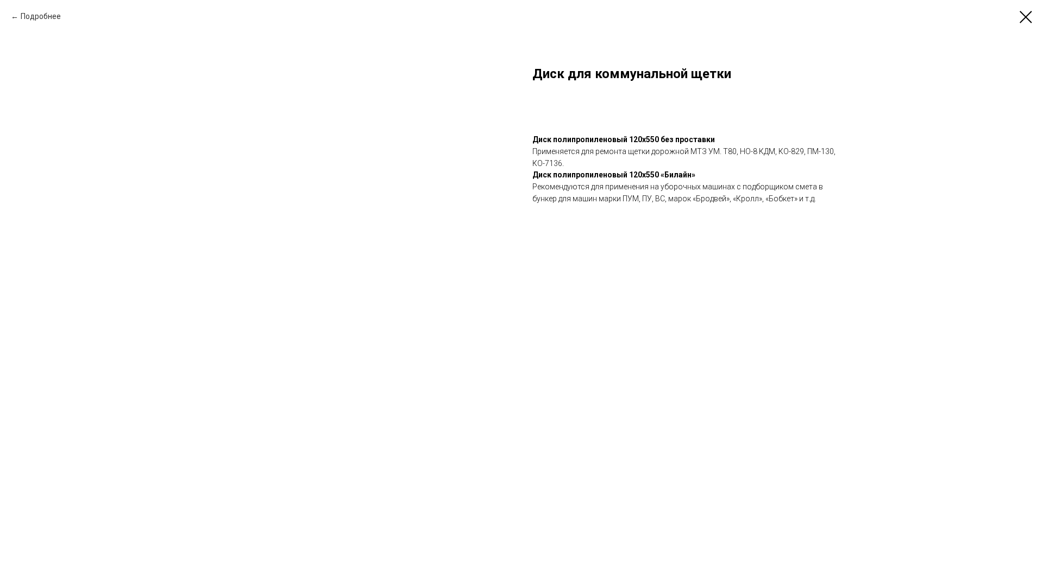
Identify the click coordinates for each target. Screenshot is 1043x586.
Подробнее (41, 16)
